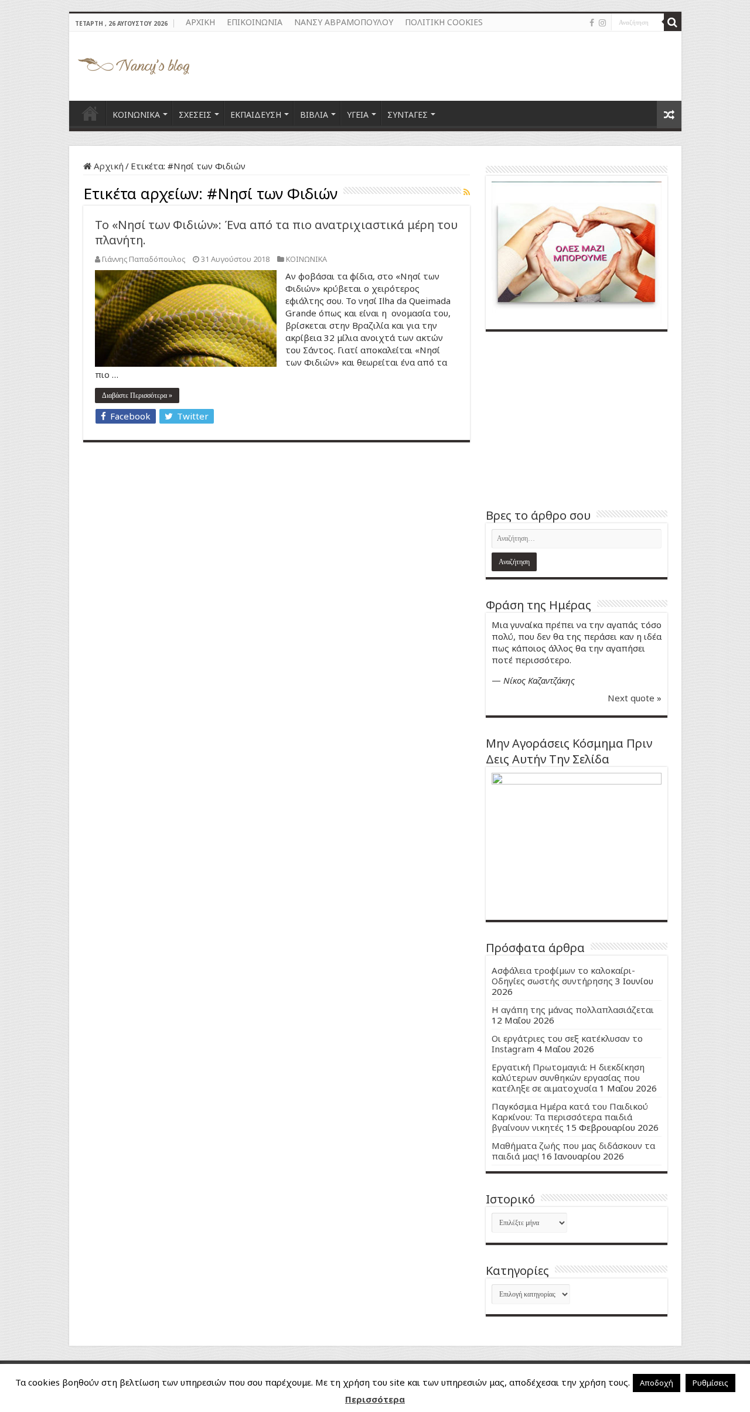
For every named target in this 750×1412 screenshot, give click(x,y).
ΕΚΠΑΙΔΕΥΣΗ (255, 114)
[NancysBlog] (133, 63)
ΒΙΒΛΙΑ (314, 114)
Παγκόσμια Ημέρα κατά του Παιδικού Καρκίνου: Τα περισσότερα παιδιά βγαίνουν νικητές (570, 1116)
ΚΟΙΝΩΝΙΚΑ (136, 114)
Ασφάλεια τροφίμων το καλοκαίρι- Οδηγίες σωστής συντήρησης (563, 975)
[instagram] (602, 23)
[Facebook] (591, 23)
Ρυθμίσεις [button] (710, 1382)
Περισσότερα (375, 1399)
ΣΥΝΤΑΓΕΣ (407, 114)
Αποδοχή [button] (656, 1382)
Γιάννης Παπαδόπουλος (143, 259)
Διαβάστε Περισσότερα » (137, 395)
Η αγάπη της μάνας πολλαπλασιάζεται (573, 1009)
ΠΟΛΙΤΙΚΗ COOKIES (444, 22)
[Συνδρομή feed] (466, 191)
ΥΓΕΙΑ (358, 114)
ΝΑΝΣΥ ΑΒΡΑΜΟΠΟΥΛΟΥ (343, 22)
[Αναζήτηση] (672, 22)
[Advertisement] (576, 419)
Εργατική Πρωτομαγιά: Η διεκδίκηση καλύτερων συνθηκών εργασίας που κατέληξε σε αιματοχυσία (568, 1077)
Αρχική (107, 166)
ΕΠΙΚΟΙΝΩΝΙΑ (254, 22)
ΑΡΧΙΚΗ (200, 22)
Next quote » (635, 698)
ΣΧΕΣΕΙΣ (195, 114)
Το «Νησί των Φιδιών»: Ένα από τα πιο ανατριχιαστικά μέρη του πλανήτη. (276, 232)
